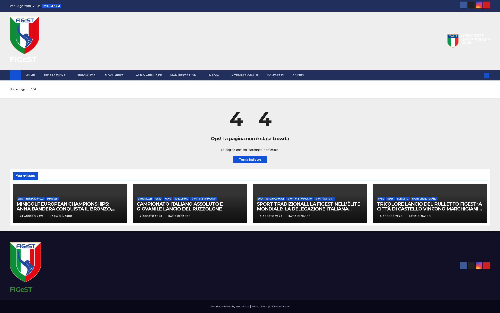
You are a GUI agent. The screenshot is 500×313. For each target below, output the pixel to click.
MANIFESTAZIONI (184, 75)
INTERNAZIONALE (244, 75)
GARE (158, 199)
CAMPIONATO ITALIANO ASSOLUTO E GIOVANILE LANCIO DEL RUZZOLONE (180, 206)
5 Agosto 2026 (391, 216)
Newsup (265, 306)
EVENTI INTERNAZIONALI (31, 199)
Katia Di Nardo (61, 216)
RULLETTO (402, 199)
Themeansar (281, 306)
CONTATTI (275, 75)
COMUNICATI (145, 199)
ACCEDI (298, 75)
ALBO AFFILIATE (149, 75)
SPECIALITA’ (86, 75)
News (168, 199)
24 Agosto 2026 (32, 216)
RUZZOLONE (181, 199)
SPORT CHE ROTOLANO (203, 199)
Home (30, 75)
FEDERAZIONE (55, 75)
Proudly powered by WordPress (230, 306)
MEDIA (214, 75)
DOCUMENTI (115, 75)
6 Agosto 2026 (271, 216)
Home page (18, 89)
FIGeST (23, 59)
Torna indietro (250, 159)
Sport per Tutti (324, 199)
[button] (480, 75)
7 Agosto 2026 (151, 216)
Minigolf (52, 199)
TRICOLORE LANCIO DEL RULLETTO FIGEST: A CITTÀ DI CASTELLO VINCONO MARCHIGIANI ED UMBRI (429, 209)
